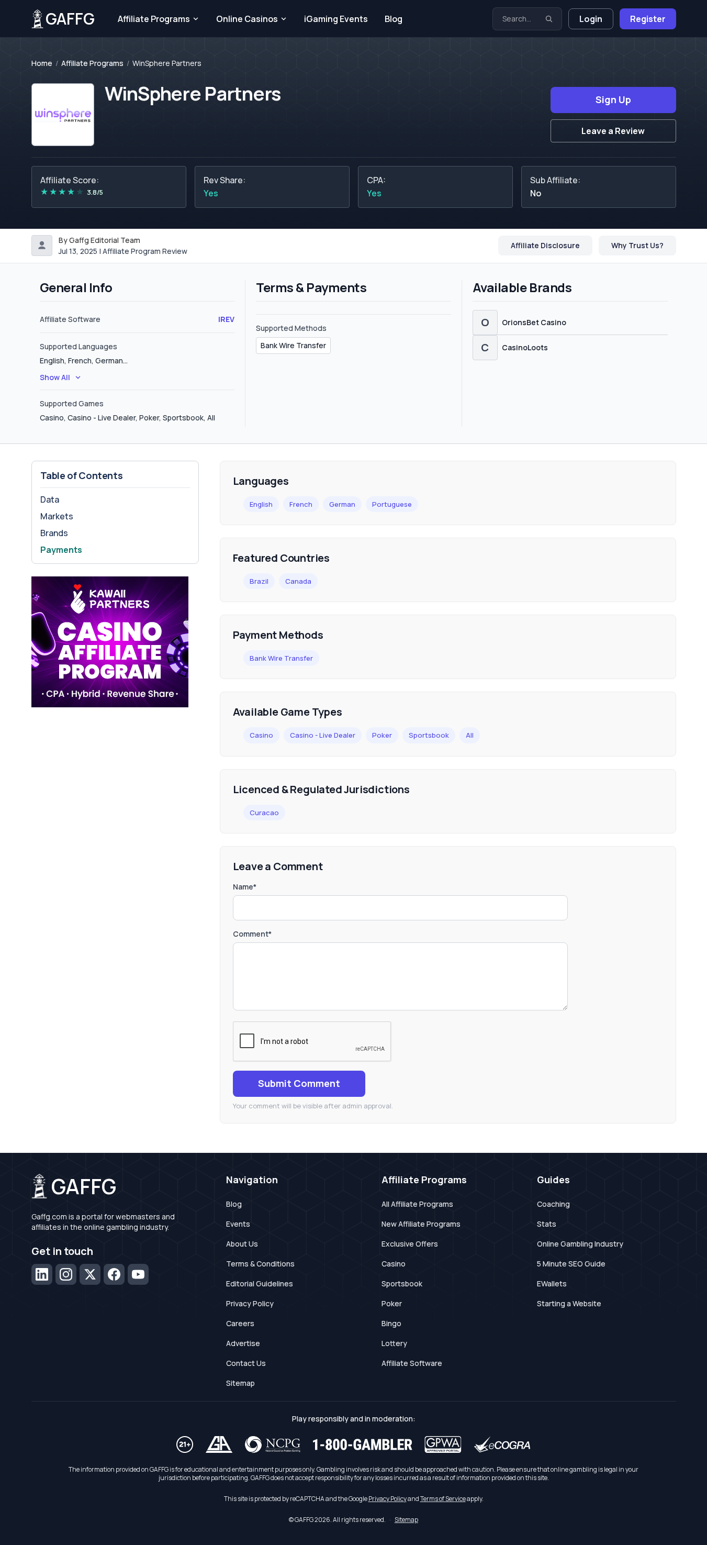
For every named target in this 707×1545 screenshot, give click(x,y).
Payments (61, 549)
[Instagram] (65, 1274)
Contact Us (246, 1363)
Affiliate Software (411, 1363)
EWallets (552, 1283)
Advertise (243, 1343)
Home (41, 63)
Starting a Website (569, 1303)
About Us (242, 1244)
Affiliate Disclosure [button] (545, 245)
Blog (393, 19)
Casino (261, 735)
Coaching (553, 1204)
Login (590, 19)
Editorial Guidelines (259, 1283)
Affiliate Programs (154, 19)
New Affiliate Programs (421, 1224)
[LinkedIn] (41, 1274)
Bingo (391, 1323)
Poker (382, 735)
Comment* (252, 934)
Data (49, 499)
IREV (226, 319)
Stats (546, 1224)
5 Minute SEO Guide (571, 1264)
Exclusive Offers (409, 1244)
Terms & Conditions (260, 1264)
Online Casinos (247, 19)
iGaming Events (336, 19)
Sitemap (240, 1383)
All (470, 735)
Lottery (394, 1343)
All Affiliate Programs (417, 1204)
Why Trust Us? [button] (637, 245)
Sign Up (613, 99)
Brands (54, 533)
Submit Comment (299, 1083)
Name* (244, 887)
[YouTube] (138, 1274)
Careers (240, 1323)
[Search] (549, 19)
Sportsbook (429, 735)
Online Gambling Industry (580, 1244)
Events (238, 1224)
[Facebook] (114, 1274)
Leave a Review (613, 131)
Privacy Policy (250, 1303)
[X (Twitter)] (90, 1274)
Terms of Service (443, 1498)
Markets (56, 516)
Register (648, 19)
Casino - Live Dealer (322, 735)
